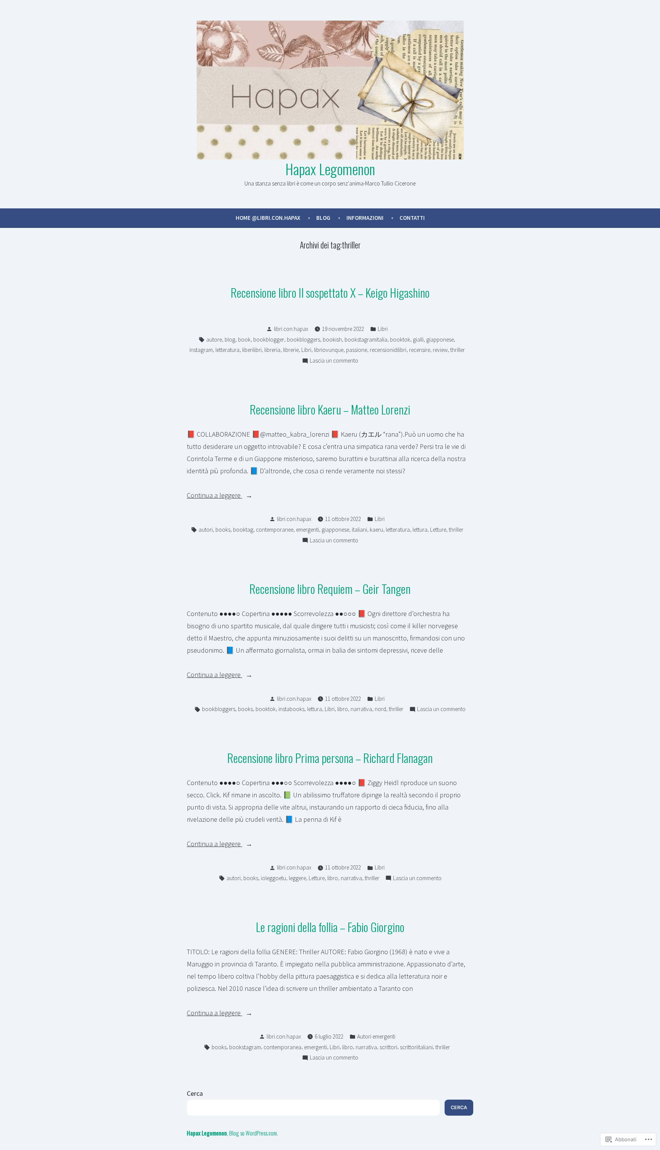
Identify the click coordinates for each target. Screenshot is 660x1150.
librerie (291, 349)
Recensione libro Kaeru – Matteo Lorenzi (330, 409)
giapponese (440, 339)
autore (214, 339)
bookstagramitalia (366, 339)
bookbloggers (303, 339)
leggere (297, 878)
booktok (400, 339)
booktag (243, 529)
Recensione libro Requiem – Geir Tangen (330, 588)
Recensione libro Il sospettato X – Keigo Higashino (330, 292)
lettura (419, 529)
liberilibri (252, 349)
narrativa (361, 709)
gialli (418, 339)
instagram (201, 349)
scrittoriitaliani (416, 1047)
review (440, 349)
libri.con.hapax (291, 328)
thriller (457, 349)
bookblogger (268, 339)
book (244, 339)
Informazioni (364, 217)
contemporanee (274, 529)
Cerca (195, 1093)
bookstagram (245, 1047)
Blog (323, 217)
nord (380, 709)
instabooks (291, 709)
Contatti (412, 217)
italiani (359, 529)
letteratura (227, 349)
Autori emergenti (376, 1036)
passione (356, 349)
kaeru (376, 529)
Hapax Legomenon (330, 168)
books (222, 529)
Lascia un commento (334, 361)
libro (342, 709)
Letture (438, 529)
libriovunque (328, 349)
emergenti (307, 529)
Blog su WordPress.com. (253, 1133)
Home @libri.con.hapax (268, 217)
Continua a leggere (214, 496)
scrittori (388, 1047)
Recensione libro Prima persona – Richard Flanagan (330, 757)
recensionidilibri (388, 349)
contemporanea (282, 1047)
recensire (419, 349)
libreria (272, 349)
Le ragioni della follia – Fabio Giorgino (330, 926)
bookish (332, 339)
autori (206, 529)
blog (230, 339)
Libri (383, 328)
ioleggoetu (273, 878)
